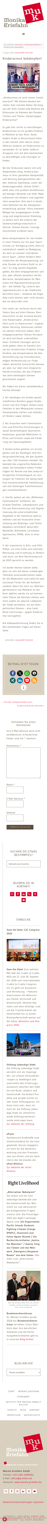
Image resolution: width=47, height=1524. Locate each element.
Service (12, 1410)
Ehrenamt (23, 1396)
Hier (37, 1255)
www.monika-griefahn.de (28, 1482)
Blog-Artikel (26, 1339)
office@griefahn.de (21, 1478)
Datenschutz (32, 1415)
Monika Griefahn (23, 15)
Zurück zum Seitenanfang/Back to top (22, 1517)
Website (11, 812)
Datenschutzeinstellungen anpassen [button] (23, 1502)
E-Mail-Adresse (16, 798)
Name (11, 784)
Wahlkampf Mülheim (24, 640)
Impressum (13, 1415)
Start (11, 1391)
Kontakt (35, 1410)
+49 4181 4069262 (23, 1474)
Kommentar (14, 745)
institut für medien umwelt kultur (23, 1403)
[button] (13, 673)
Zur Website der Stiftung (20, 1124)
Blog (23, 1410)
